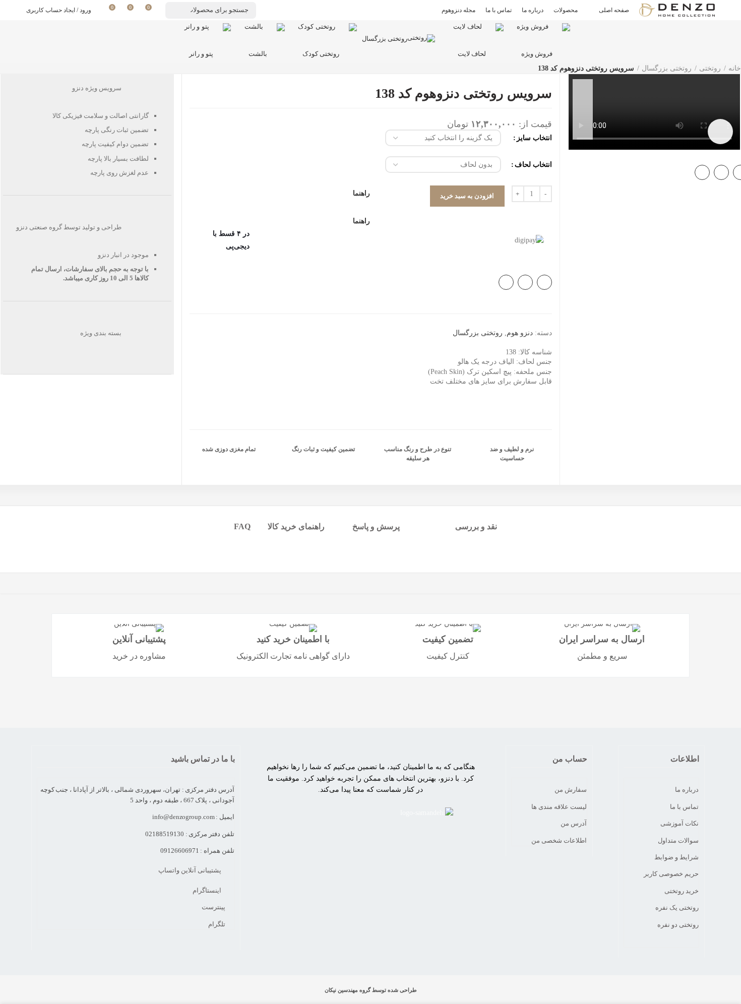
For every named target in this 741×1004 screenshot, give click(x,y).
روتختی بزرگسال (667, 68)
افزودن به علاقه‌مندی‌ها (583, 129)
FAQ (242, 526)
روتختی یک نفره (677, 907)
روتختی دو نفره (678, 924)
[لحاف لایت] (472, 33)
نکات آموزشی (679, 823)
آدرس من (574, 823)
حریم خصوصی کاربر (671, 873)
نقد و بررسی (476, 526)
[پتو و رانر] (201, 33)
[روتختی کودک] (320, 33)
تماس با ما (684, 806)
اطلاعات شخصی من (559, 840)
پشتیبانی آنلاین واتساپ (190, 870)
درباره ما (687, 789)
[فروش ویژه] (537, 33)
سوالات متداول (678, 840)
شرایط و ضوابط (676, 857)
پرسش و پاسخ (376, 526)
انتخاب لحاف (533, 164)
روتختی (710, 68)
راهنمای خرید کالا (296, 526)
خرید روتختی (681, 891)
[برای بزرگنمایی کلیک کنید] (720, 131)
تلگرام (217, 924)
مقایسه (583, 89)
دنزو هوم (520, 333)
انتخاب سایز (534, 138)
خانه (734, 68)
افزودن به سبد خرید (467, 196)
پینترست (214, 907)
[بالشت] (257, 33)
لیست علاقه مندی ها (559, 806)
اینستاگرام (208, 890)
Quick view (583, 109)
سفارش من (570, 789)
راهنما (361, 221)
